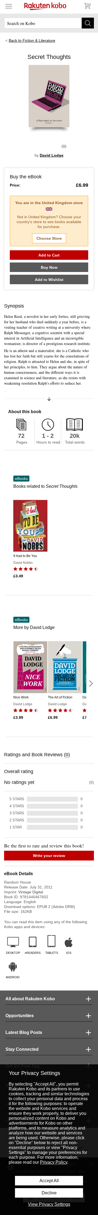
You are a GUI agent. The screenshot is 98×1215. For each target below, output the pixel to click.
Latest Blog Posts (23, 1032)
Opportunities (19, 1015)
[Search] (88, 23)
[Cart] (87, 6)
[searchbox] (49, 23)
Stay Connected (22, 1049)
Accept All (49, 1180)
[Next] (91, 683)
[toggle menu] (8, 6)
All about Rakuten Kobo (30, 998)
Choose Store (49, 238)
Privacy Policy (53, 1162)
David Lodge (51, 155)
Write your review (49, 855)
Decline (49, 1193)
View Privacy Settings (49, 1204)
